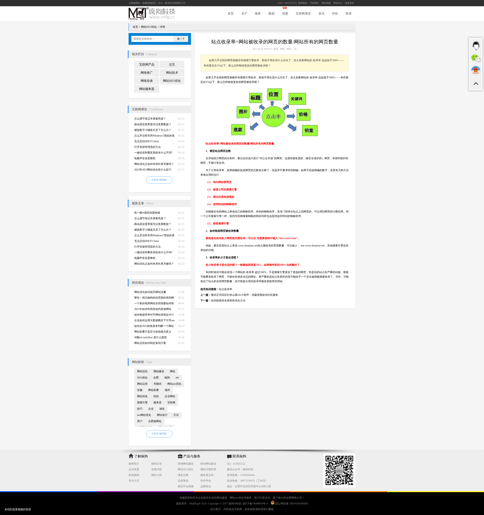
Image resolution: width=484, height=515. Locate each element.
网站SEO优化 (149, 26)
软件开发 (205, 480)
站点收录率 (225, 289)
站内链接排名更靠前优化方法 (228, 300)
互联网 (171, 402)
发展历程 (156, 469)
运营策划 (183, 480)
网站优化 (142, 371)
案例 (271, 13)
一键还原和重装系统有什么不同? (153, 152)
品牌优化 (205, 486)
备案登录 (349, 3)
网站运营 (142, 383)
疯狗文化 (156, 463)
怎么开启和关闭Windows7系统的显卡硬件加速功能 (154, 136)
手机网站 (314, 3)
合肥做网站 (134, 3)
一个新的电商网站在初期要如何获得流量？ (154, 304)
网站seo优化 (174, 383)
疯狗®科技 (235, 503)
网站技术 (172, 72)
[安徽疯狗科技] (339, 486)
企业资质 (134, 469)
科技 (156, 396)
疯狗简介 (134, 463)
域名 (162, 408)
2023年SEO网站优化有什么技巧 (152, 169)
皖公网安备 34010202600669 (291, 503)
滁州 (167, 390)
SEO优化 (142, 377)
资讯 (321, 13)
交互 (172, 64)
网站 (172, 371)
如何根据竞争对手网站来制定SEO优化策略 (154, 315)
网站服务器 (146, 88)
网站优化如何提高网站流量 (150, 292)
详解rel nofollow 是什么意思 (150, 337)
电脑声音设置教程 (144, 158)
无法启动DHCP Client (146, 141)
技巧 (139, 408)
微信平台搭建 (186, 486)
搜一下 (181, 38)
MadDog (194, 503)
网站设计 (162, 415)
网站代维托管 (208, 469)
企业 (151, 408)
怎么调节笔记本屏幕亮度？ (150, 118)
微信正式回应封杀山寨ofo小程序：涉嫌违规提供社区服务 (244, 294)
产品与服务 (191, 456)
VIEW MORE (159, 179)
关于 (244, 13)
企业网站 (170, 396)
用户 (139, 421)
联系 (349, 13)
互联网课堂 (303, 13)
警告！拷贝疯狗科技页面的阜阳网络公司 (154, 298)
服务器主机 (207, 475)
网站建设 (159, 371)
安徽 (139, 390)
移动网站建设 (208, 463)
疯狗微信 (302, 3)
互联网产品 (146, 64)
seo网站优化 (144, 415)
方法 (176, 415)
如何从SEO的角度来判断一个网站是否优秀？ (154, 327)
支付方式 (134, 480)
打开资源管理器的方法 (147, 147)
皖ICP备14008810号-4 (255, 503)
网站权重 (153, 390)
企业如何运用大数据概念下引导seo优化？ (154, 321)
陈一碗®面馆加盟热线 (147, 212)
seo (177, 377)
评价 (335, 13)
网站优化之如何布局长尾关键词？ (154, 164)
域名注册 (183, 475)
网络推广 (147, 72)
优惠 (285, 13)
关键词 (157, 383)
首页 (231, 13)
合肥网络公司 (178, 3)
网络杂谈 (147, 80)
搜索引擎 (142, 402)
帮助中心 (337, 3)
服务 (258, 13)
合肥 (156, 377)
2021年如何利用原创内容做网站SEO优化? (152, 310)
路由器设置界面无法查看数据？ (152, 124)
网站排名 (142, 396)
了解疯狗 (141, 456)
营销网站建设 (186, 463)
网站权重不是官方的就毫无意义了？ (152, 332)
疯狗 (167, 377)
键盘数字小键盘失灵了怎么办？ (152, 130)
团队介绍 (156, 475)
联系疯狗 (134, 475)
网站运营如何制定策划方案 (150, 343)
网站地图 (326, 3)
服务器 (157, 402)
